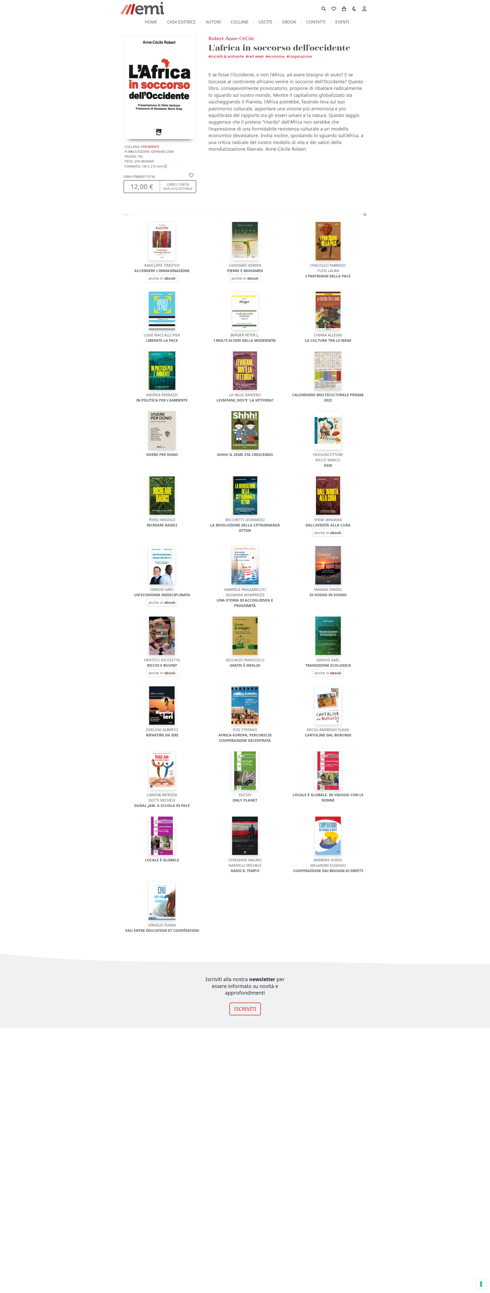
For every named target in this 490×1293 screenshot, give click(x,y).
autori (213, 22)
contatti (315, 22)
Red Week (256, 56)
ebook (289, 22)
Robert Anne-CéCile (231, 38)
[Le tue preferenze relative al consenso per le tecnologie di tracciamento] (481, 1284)
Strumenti (150, 146)
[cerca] (323, 8)
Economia (276, 56)
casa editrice (181, 22)
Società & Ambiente (227, 56)
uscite (265, 22)
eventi (342, 22)
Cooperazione (300, 56)
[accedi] (364, 8)
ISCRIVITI (245, 1008)
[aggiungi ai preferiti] (191, 175)
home (151, 22)
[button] (146, 166)
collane (240, 22)
